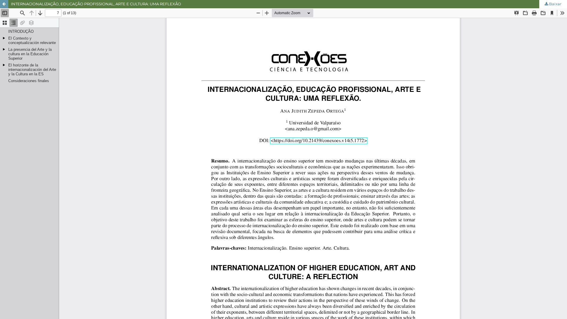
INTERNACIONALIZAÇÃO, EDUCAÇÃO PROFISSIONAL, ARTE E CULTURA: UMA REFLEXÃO (96, 3)
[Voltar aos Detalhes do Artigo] (4, 4)
